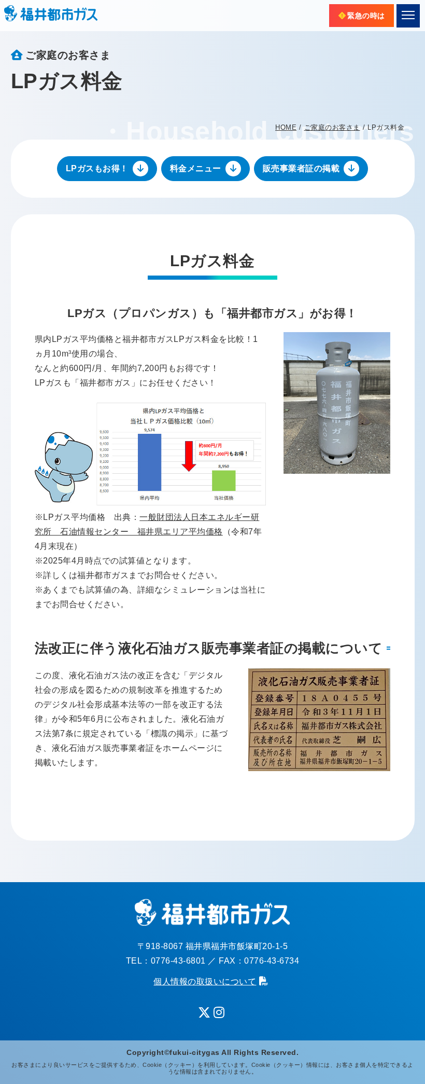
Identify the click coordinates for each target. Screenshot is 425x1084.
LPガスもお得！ (97, 168)
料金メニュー (195, 168)
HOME (285, 127)
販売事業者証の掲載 (301, 168)
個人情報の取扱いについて (204, 981)
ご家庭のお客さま (332, 127)
